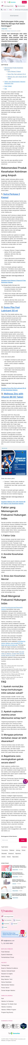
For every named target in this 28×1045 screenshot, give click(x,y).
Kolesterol (11, 853)
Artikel (10, 9)
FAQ (5, 88)
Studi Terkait (8, 86)
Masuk (24, 2)
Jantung (18, 850)
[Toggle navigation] (2, 2)
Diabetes (12, 850)
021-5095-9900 (7, 943)
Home (5, 9)
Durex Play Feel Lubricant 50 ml (16, 74)
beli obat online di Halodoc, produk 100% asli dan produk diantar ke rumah (12, 653)
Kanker (9, 856)
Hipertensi (18, 853)
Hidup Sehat (4, 28)
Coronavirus (5, 850)
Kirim (22, 840)
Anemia (3, 856)
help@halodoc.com (7, 940)
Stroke (23, 850)
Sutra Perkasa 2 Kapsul (14, 71)
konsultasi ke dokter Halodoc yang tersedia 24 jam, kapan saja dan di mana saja (13, 643)
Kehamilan (4, 853)
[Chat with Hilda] (25, 781)
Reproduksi (15, 856)
